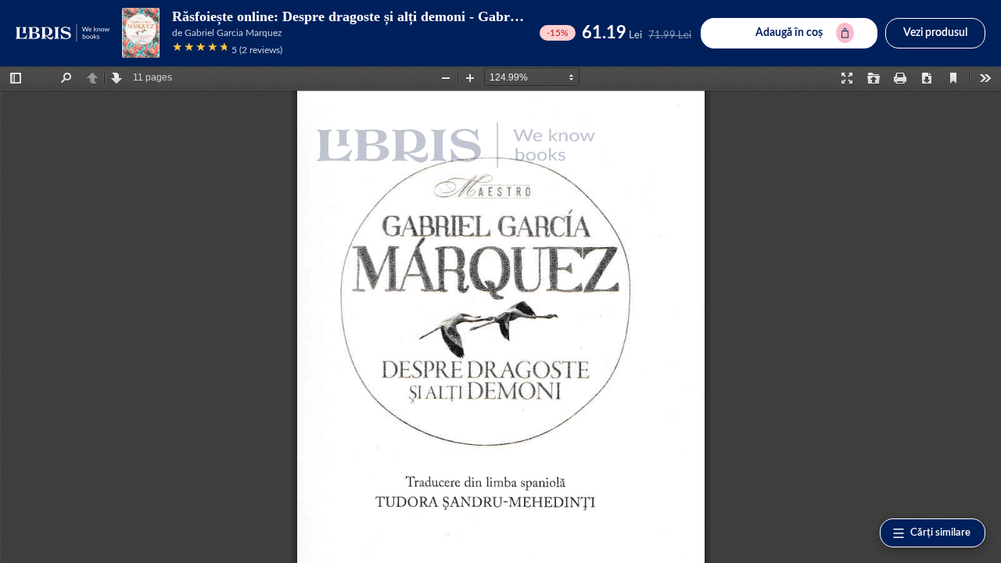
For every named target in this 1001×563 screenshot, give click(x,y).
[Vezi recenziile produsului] (199, 49)
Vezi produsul (935, 32)
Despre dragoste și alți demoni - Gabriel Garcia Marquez (455, 16)
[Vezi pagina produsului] (141, 33)
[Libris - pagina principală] (62, 33)
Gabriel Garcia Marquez (233, 33)
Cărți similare (940, 533)
